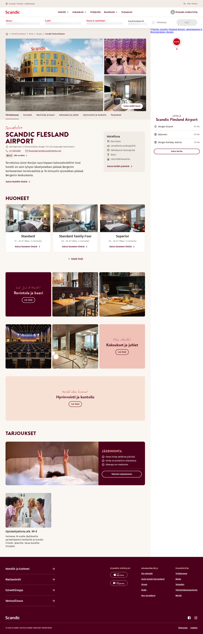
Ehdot (143, 590)
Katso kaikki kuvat (132, 106)
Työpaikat (180, 584)
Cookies (193, 628)
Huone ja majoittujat (95, 21)
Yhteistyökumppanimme (186, 590)
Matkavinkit (13, 579)
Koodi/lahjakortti (136, 21)
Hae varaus (192, 3)
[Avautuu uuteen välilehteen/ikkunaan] (118, 577)
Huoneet (27, 115)
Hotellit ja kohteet (19, 34)
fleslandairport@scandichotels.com (44, 151)
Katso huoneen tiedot (26, 246)
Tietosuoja (183, 628)
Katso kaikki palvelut (118, 166)
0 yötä (48, 21)
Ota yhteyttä (147, 573)
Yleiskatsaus (12, 115)
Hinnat (144, 584)
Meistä (179, 595)
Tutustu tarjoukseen (121, 474)
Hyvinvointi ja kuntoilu (94, 115)
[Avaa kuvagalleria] (28, 218)
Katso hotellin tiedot (16, 181)
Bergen (39, 34)
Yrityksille (95, 12)
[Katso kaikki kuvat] (54, 75)
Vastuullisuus (14, 600)
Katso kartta (176, 151)
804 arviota (19, 155)
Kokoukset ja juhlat (69, 115)
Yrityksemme (181, 573)
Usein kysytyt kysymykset (152, 579)
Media (178, 579)
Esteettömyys (14, 590)
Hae (187, 22)
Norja (31, 34)
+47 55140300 (15, 151)
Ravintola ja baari (45, 115)
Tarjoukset (126, 12)
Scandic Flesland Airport (55, 34)
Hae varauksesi (148, 595)
